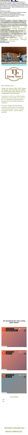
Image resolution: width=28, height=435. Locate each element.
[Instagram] (3, 399)
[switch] (0, 9)
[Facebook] (3, 401)
